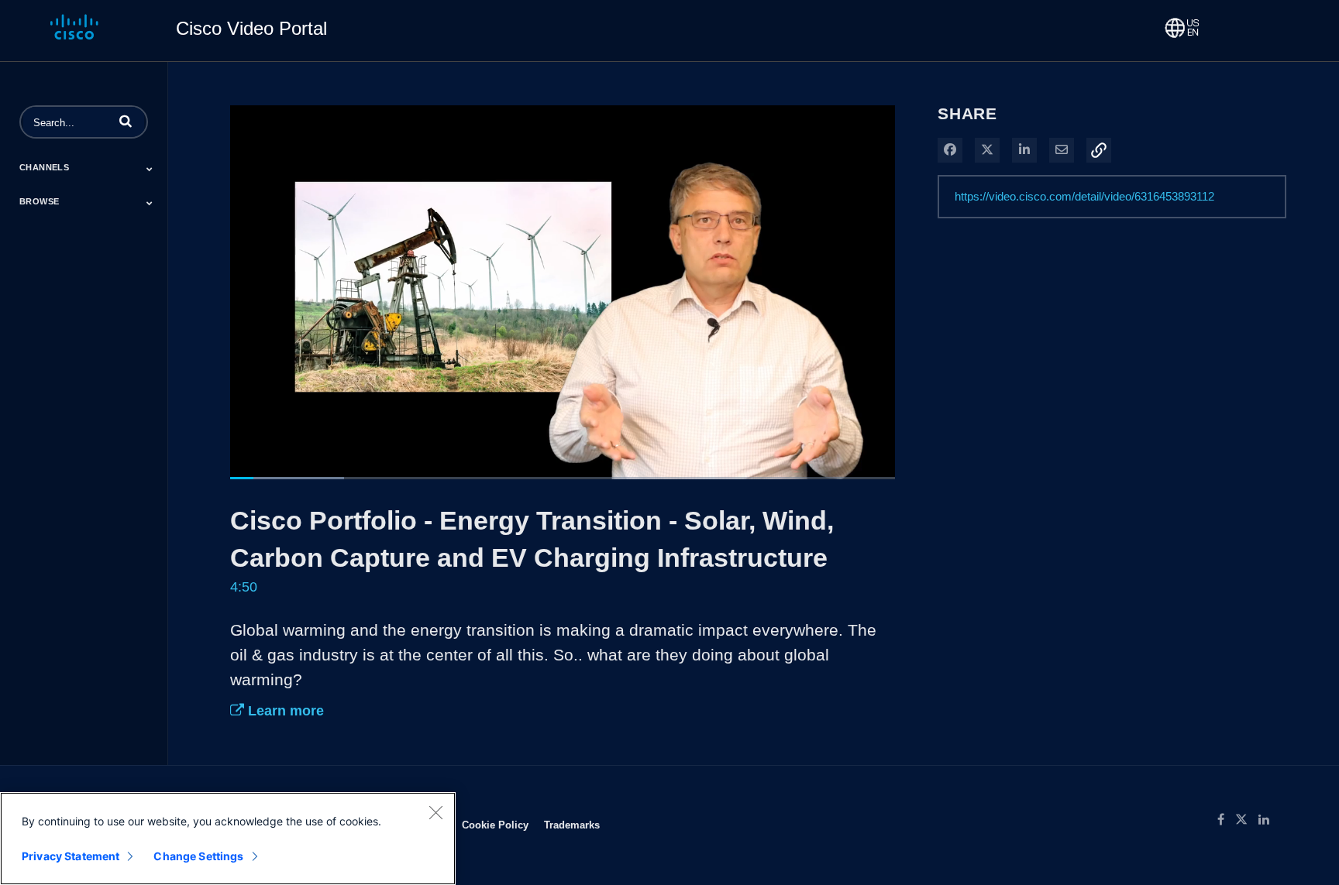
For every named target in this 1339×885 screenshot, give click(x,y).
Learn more (284, 711)
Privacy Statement (70, 856)
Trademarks (572, 824)
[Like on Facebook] (1226, 820)
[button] (125, 121)
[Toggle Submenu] (149, 169)
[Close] (435, 812)
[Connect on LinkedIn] (1267, 820)
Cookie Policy (495, 824)
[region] (228, 838)
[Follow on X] (1246, 820)
